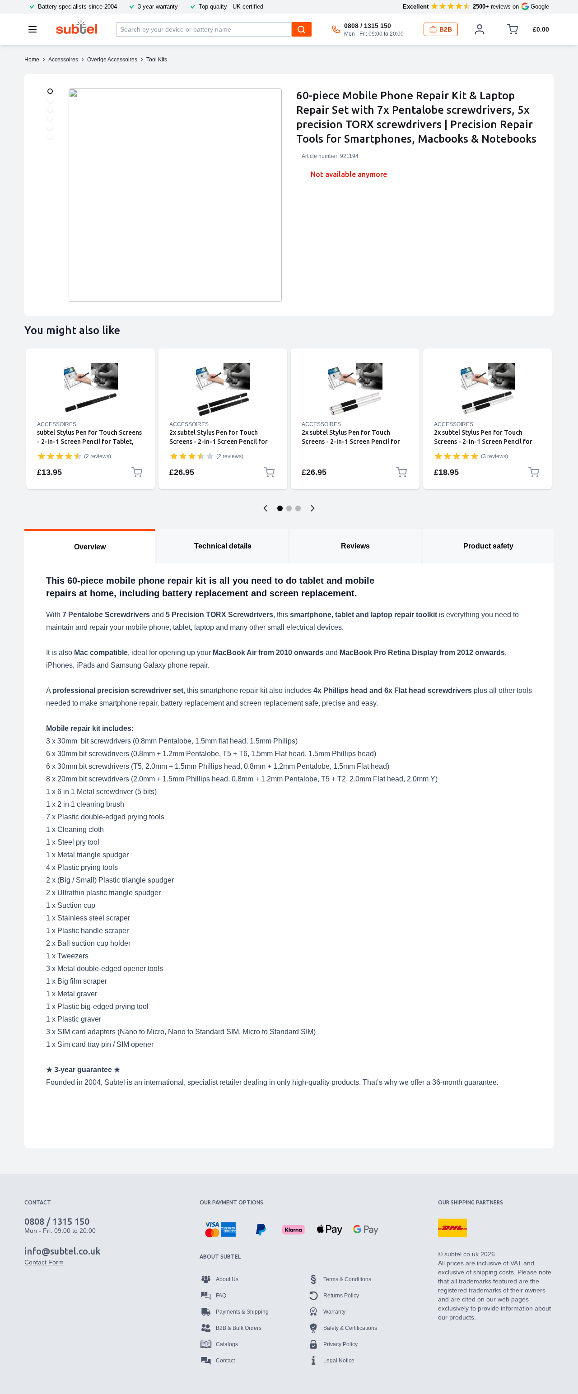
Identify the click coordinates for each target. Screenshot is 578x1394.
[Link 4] (487, 390)
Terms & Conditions (347, 1279)
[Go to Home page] (76, 27)
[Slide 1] (279, 508)
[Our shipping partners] (452, 1228)
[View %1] (50, 91)
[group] (59, 455)
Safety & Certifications (350, 1328)
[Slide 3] (298, 508)
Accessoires (56, 424)
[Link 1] (90, 390)
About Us (227, 1279)
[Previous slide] (265, 508)
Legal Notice (338, 1360)
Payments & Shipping (242, 1312)
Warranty (334, 1312)
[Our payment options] (220, 1230)
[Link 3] (355, 390)
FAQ (221, 1295)
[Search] (302, 29)
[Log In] (479, 29)
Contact (225, 1360)
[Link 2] (223, 390)
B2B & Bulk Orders (238, 1328)
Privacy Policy (340, 1344)
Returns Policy (341, 1295)
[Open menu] (35, 29)
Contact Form (44, 1262)
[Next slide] (312, 508)
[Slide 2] (289, 508)
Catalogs (227, 1344)
